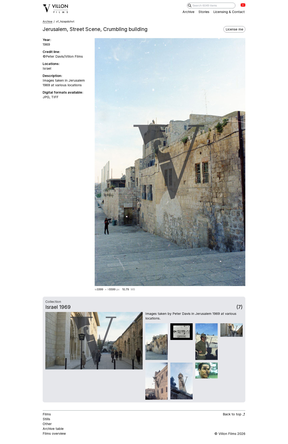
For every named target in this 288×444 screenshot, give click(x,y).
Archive (47, 21)
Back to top (234, 414)
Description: (52, 76)
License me (234, 29)
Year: (47, 40)
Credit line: (51, 52)
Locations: (51, 64)
